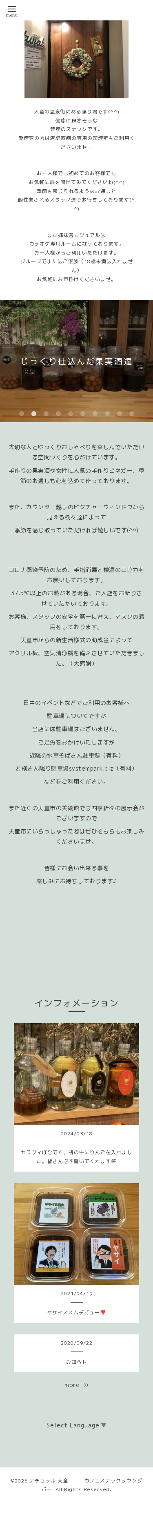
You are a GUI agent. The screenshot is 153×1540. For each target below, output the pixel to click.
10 (132, 414)
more (74, 1385)
